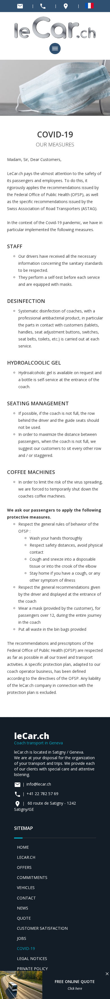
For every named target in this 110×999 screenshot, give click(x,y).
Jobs (21, 938)
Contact (26, 898)
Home (23, 847)
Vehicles (26, 887)
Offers (24, 867)
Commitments (32, 877)
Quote (24, 918)
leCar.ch (26, 857)
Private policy (32, 968)
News (22, 908)
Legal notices (32, 958)
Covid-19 (26, 948)
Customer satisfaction (42, 928)
